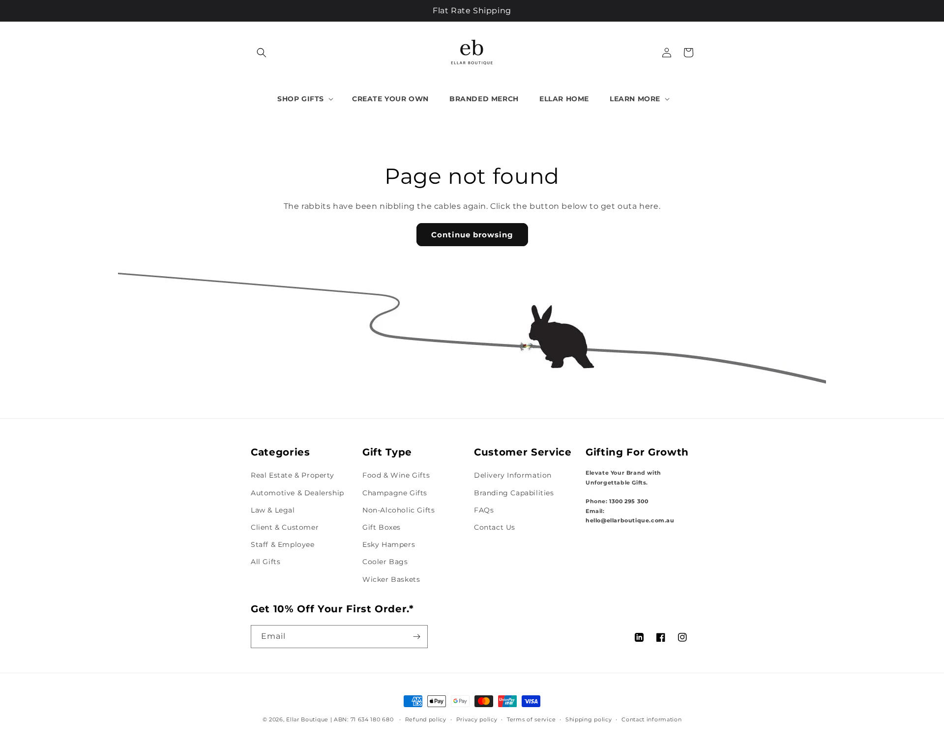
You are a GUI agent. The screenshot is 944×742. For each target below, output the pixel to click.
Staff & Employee (283, 544)
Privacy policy (477, 719)
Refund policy (425, 719)
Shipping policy (588, 719)
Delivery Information (513, 475)
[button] (261, 52)
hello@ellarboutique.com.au (630, 520)
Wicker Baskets (391, 579)
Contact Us (494, 527)
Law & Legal (273, 510)
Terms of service (531, 719)
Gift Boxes (381, 527)
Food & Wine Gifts (396, 475)
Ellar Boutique (307, 719)
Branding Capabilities (514, 492)
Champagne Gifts (394, 492)
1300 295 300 (628, 501)
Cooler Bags (385, 561)
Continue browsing (472, 234)
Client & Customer (285, 527)
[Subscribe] (416, 636)
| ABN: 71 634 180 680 (362, 719)
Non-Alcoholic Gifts (398, 510)
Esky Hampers (388, 544)
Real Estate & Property (292, 475)
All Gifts (265, 561)
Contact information (651, 719)
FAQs (484, 510)
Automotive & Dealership (297, 492)
